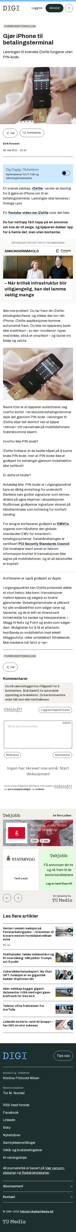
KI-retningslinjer (15, 1157)
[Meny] (69, 8)
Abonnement (13, 1186)
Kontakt (9, 1197)
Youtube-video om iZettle (28, 213)
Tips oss (63, 1056)
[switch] (66, 173)
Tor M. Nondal (14, 1093)
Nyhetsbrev (11, 1135)
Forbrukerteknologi (19, 26)
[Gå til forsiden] (11, 8)
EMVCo (63, 524)
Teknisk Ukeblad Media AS (36, 1211)
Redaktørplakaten (35, 1173)
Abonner (54, 8)
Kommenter (34, 132)
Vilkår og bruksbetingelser (22, 1150)
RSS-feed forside (16, 1105)
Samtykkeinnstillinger (19, 1143)
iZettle (37, 188)
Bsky (7, 1127)
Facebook (10, 1112)
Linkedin (9, 1120)
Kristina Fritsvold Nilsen (21, 1078)
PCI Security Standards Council (43, 544)
